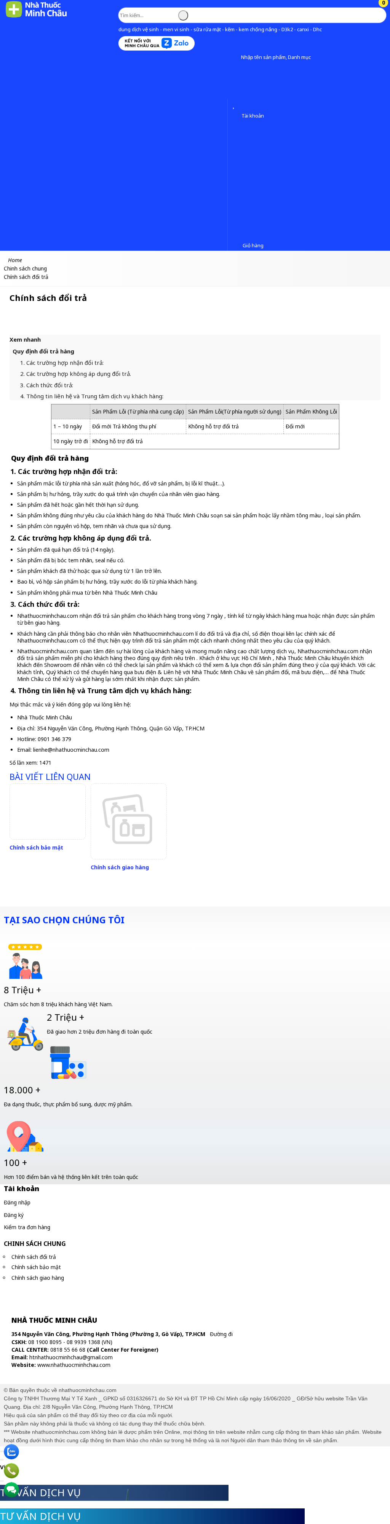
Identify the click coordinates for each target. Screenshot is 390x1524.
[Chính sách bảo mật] (47, 811)
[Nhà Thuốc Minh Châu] (36, 17)
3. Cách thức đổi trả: (46, 385)
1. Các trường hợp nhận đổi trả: (62, 362)
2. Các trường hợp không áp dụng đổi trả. (75, 373)
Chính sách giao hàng (120, 867)
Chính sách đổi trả (33, 1256)
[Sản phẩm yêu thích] (235, 105)
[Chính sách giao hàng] (128, 821)
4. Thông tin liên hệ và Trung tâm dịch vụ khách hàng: (91, 396)
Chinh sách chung (35, 1243)
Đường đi (221, 1334)
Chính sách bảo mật (36, 847)
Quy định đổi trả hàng (43, 351)
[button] (235, 57)
